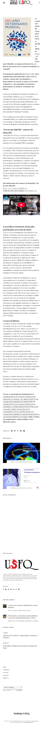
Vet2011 (22, 97)
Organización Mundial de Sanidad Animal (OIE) (20, 414)
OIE (32, 74)
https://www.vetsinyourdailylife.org (15, 188)
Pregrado (5, 672)
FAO (28, 74)
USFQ (4, 667)
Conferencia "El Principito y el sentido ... (21, 488)
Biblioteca (6, 678)
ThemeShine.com (28, 722)
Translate (19, 690)
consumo (5, 632)
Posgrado (6, 675)
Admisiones (6, 669)
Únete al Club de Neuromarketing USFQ (21, 462)
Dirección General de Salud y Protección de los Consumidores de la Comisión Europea (20, 409)
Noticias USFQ (22, 713)
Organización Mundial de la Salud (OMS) (18, 402)
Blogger (34, 721)
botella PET (6, 643)
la (33, 412)
